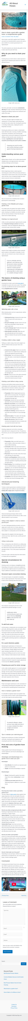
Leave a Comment (6, 36)
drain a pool (13, 794)
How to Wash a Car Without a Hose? (12, 992)
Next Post (24, 895)
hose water (20, 283)
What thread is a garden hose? (11, 988)
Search (3, 961)
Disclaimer (14, 1006)
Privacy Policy (14, 1008)
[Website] (12, 940)
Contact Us (14, 1004)
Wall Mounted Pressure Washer (11, 973)
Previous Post (4, 895)
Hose (12, 36)
